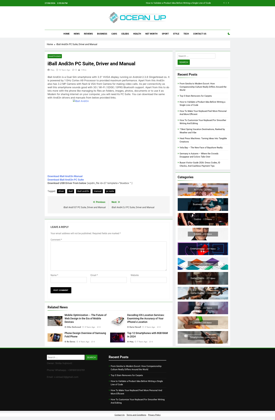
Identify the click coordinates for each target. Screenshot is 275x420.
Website (135, 275)
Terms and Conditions (136, 415)
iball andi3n (83, 191)
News (77, 33)
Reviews (88, 33)
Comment (56, 239)
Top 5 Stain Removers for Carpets (196, 96)
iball (70, 191)
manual (98, 191)
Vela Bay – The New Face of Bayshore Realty (201, 147)
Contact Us (199, 33)
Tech (186, 33)
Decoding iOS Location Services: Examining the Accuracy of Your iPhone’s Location (145, 318)
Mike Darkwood (74, 327)
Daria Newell (135, 327)
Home (66, 33)
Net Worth (151, 33)
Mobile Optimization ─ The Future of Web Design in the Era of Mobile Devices (85, 318)
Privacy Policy (154, 415)
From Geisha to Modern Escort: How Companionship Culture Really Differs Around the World (203, 86)
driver (61, 191)
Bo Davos (71, 341)
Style (176, 33)
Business (102, 33)
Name (54, 275)
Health (137, 33)
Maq (52, 69)
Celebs (125, 33)
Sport (165, 33)
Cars (114, 33)
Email (94, 275)
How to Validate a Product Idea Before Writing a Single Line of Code (178, 3)
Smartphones (55, 56)
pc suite (110, 191)
